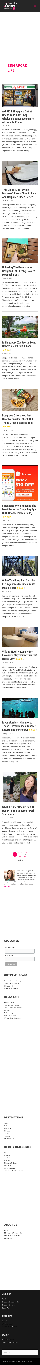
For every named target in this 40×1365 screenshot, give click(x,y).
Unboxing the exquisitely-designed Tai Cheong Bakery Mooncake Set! (18, 271)
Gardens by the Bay (11, 988)
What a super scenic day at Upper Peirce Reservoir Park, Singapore (18, 810)
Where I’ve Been (9, 1139)
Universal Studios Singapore (13, 981)
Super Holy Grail (9, 1168)
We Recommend (7, 1324)
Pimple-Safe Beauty (11, 1163)
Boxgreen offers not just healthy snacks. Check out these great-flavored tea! (17, 419)
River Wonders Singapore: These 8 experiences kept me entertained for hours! (19, 726)
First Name (9, 955)
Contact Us (8, 1238)
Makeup (7, 1155)
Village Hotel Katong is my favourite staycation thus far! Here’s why (19, 655)
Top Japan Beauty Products (13, 1171)
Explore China (9, 1002)
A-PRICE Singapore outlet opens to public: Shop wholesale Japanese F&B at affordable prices (18, 117)
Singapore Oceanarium (12, 983)
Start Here (5, 1321)
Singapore (7, 1131)
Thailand (7, 1136)
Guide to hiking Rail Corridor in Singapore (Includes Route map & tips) (18, 584)
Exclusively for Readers (9, 1327)
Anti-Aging (7, 1165)
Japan (6, 1123)
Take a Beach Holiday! (11, 1005)
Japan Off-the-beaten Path (13, 1008)
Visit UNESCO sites (10, 1015)
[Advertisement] (20, 33)
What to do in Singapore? (12, 1018)
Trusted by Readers (8, 1340)
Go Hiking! (7, 1010)
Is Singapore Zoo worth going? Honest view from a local (20, 344)
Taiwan (6, 1133)
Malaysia (7, 1126)
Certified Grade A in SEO (9, 1343)
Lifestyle (7, 1160)
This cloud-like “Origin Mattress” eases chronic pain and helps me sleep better (19, 193)
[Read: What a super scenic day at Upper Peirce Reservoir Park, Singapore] (20, 787)
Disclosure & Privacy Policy (13, 1233)
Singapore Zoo (9, 986)
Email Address (10, 947)
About (6, 1230)
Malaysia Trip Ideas (10, 1013)
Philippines (8, 1128)
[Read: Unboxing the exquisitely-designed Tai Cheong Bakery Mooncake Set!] (20, 250)
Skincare (7, 1153)
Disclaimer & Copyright (12, 1235)
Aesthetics (7, 1158)
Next (20, 860)
